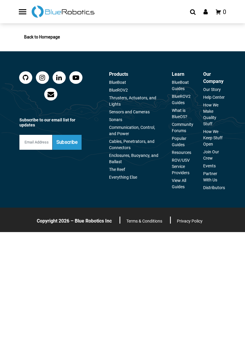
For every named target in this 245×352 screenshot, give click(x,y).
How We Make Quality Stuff (210, 114)
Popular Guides (179, 141)
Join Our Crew (211, 154)
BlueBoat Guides (180, 85)
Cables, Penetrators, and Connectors (131, 144)
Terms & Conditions (144, 221)
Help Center (214, 97)
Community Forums (182, 127)
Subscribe (67, 142)
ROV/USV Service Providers (181, 166)
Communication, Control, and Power (132, 130)
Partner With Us (210, 176)
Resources (181, 152)
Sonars (115, 119)
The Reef (117, 169)
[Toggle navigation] (22, 12)
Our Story (212, 89)
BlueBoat (117, 82)
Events (209, 165)
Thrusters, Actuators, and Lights (132, 100)
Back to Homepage (42, 37)
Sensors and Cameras (129, 111)
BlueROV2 (118, 90)
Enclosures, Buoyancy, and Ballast (133, 158)
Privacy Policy (190, 221)
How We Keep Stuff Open (213, 137)
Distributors (214, 187)
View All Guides (179, 183)
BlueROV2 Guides (181, 99)
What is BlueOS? (179, 113)
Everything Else (123, 177)
